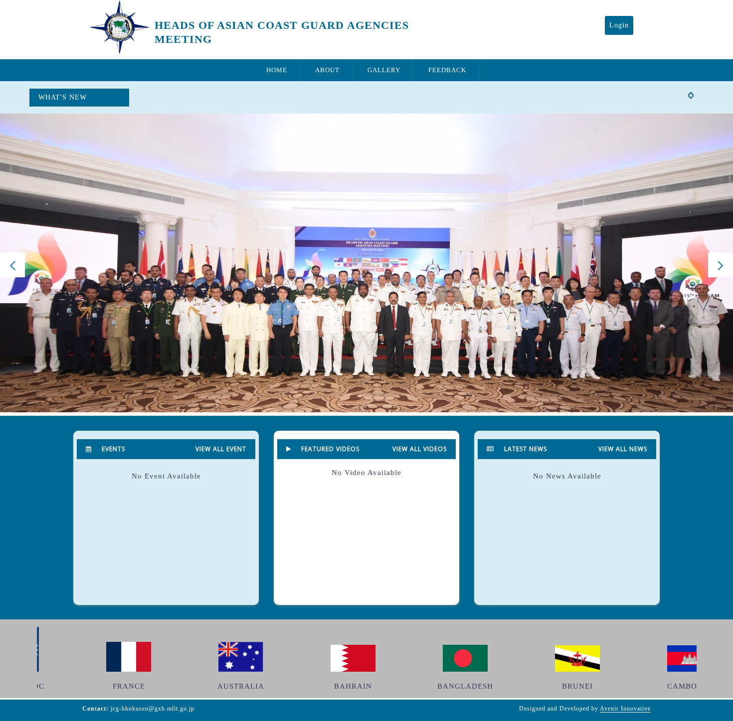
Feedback (447, 70)
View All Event (220, 449)
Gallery (383, 70)
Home (276, 70)
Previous (12, 264)
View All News (622, 449)
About (327, 70)
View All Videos (419, 449)
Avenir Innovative (625, 708)
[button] (691, 89)
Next (720, 264)
